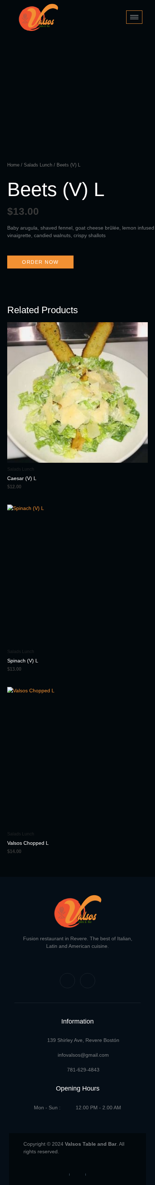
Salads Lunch (38, 165)
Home (13, 165)
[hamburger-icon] (134, 17)
